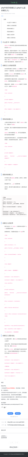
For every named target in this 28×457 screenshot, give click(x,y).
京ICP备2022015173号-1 (19, 454)
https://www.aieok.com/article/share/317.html (12, 404)
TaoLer (12, 454)
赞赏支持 (18, 413)
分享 (5, 13)
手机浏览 (10, 413)
